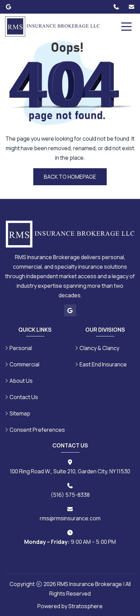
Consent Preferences (37, 429)
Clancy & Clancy (99, 348)
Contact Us (24, 397)
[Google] (8, 7)
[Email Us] (131, 7)
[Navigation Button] (126, 26)
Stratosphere (85, 606)
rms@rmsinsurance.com (70, 518)
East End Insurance (103, 364)
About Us (21, 380)
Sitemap (20, 413)
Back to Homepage (70, 176)
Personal (21, 348)
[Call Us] (116, 7)
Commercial (24, 364)
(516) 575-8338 (70, 495)
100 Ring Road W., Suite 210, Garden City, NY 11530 (70, 471)
